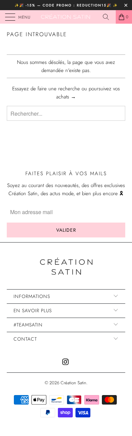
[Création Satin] (66, 17)
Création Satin (73, 383)
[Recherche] (108, 17)
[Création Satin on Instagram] (66, 362)
